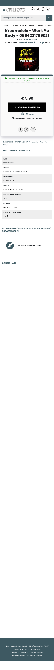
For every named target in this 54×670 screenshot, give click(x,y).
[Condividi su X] (26, 129)
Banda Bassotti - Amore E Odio (27, 304)
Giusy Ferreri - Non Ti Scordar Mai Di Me (27, 486)
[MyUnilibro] (37, 9)
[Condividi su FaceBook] (20, 129)
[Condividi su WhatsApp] (33, 129)
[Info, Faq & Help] (42, 9)
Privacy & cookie (36, 655)
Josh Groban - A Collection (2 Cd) (27, 608)
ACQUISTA (28, 322)
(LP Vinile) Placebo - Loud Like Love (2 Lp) (27, 425)
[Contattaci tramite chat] (32, 9)
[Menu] (4, 9)
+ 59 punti (29, 114)
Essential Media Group (13, 189)
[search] (49, 18)
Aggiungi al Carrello (28, 107)
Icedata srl (25, 655)
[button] (49, 9)
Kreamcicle (30, 39)
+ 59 (5, 216)
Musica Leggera (10, 207)
